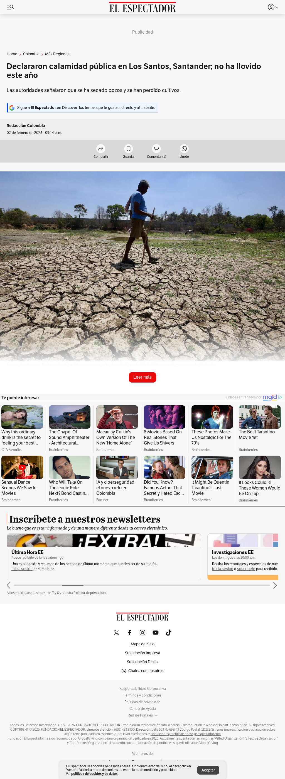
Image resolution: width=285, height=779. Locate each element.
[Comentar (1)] (156, 149)
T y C (55, 593)
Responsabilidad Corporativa (142, 689)
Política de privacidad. (90, 593)
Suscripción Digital (142, 662)
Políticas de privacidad (142, 702)
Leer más (142, 377)
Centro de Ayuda (142, 709)
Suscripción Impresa (142, 653)
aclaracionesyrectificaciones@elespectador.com (186, 734)
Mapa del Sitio (142, 644)
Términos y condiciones (142, 695)
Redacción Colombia (26, 125)
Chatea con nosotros (146, 670)
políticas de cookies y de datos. (94, 773)
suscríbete (246, 568)
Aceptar (208, 770)
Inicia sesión (22, 568)
